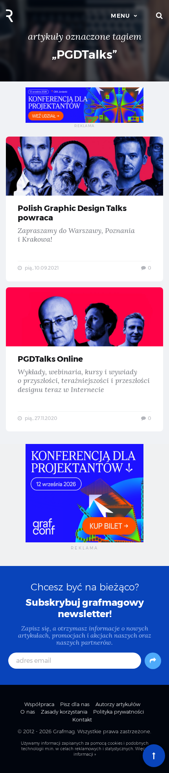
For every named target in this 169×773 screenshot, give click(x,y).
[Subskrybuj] (153, 661)
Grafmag (64, 731)
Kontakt (82, 719)
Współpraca (39, 704)
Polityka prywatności (118, 711)
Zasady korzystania (64, 711)
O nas (27, 711)
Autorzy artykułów (118, 704)
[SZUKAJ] (159, 16)
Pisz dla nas (75, 704)
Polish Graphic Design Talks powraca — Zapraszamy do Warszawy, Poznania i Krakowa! (84, 209)
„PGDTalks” (84, 54)
